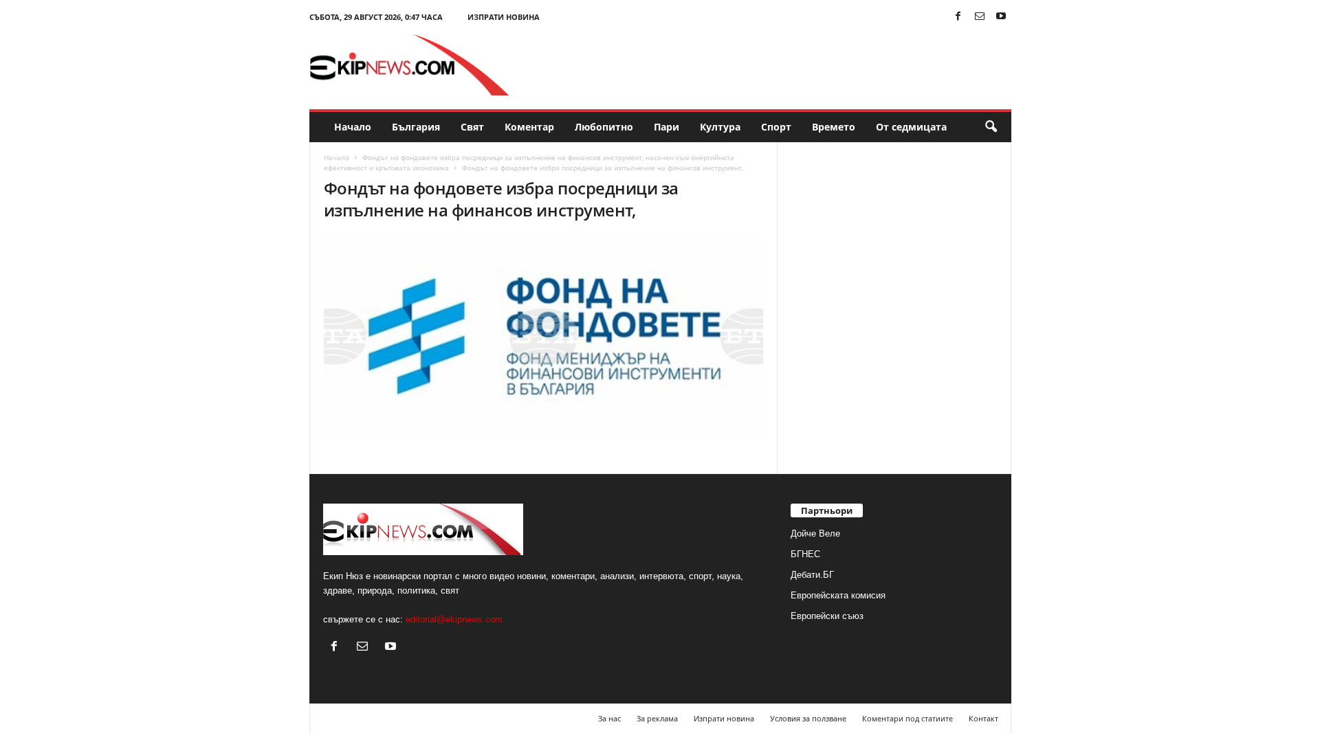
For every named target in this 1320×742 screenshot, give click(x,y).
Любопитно (604, 126)
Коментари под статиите (907, 718)
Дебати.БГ (812, 575)
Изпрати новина (504, 17)
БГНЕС (805, 554)
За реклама (657, 718)
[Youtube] (1001, 17)
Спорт (776, 126)
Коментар (529, 126)
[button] (991, 127)
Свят (472, 126)
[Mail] (979, 17)
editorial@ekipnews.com (454, 619)
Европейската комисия (838, 595)
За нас (609, 718)
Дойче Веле (815, 533)
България (416, 126)
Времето (833, 126)
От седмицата (911, 126)
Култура (720, 126)
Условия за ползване (808, 718)
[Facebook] (958, 17)
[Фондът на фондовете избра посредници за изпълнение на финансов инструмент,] (544, 336)
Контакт (983, 718)
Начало (352, 126)
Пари (666, 126)
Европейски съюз (827, 616)
